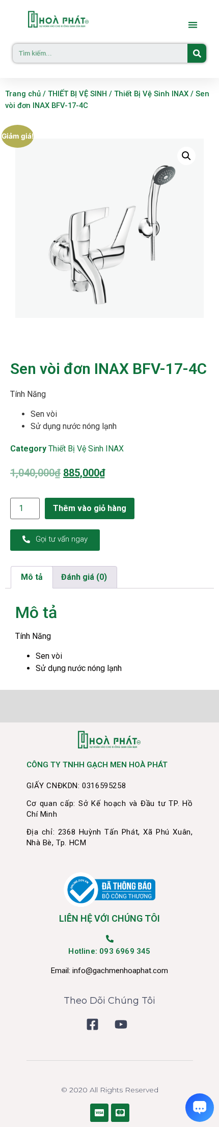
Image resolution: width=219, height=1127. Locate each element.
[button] (193, 24)
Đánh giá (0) (84, 577)
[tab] (32, 577)
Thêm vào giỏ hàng (89, 508)
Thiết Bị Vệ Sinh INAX (151, 93)
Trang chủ (23, 93)
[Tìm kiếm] (196, 53)
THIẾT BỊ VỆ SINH (77, 93)
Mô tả (32, 577)
